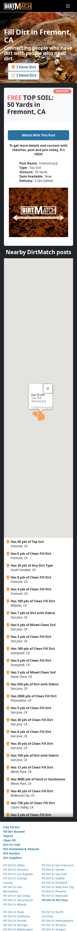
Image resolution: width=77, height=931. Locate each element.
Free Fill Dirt (11, 827)
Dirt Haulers (11, 853)
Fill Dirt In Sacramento (18, 900)
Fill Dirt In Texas (13, 912)
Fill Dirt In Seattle (53, 878)
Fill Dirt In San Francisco (58, 865)
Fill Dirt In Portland (54, 882)
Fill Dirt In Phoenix (54, 891)
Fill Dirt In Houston (15, 869)
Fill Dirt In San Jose (54, 874)
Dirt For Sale (11, 844)
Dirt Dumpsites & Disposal (21, 849)
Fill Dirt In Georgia (15, 925)
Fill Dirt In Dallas (14, 865)
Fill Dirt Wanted (14, 831)
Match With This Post (38, 135)
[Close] (48, 388)
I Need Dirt (26, 75)
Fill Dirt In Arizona (54, 925)
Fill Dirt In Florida (14, 920)
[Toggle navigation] (68, 6)
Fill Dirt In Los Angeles (18, 874)
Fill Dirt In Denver (53, 869)
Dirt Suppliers (12, 858)
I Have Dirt (26, 67)
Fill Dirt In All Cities (55, 900)
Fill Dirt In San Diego (17, 896)
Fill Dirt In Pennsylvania (57, 920)
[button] (40, 419)
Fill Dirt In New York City (58, 887)
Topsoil (8, 836)
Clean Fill (9, 840)
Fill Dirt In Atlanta (14, 904)
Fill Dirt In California (16, 916)
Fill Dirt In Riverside (55, 896)
